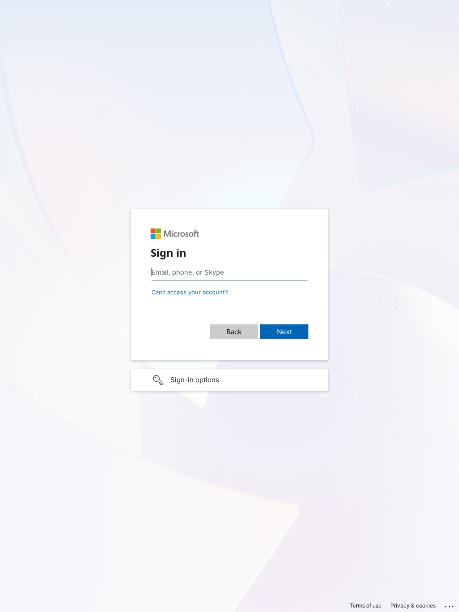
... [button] (450, 604)
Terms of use (365, 605)
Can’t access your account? (190, 292)
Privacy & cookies (413, 605)
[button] (229, 380)
